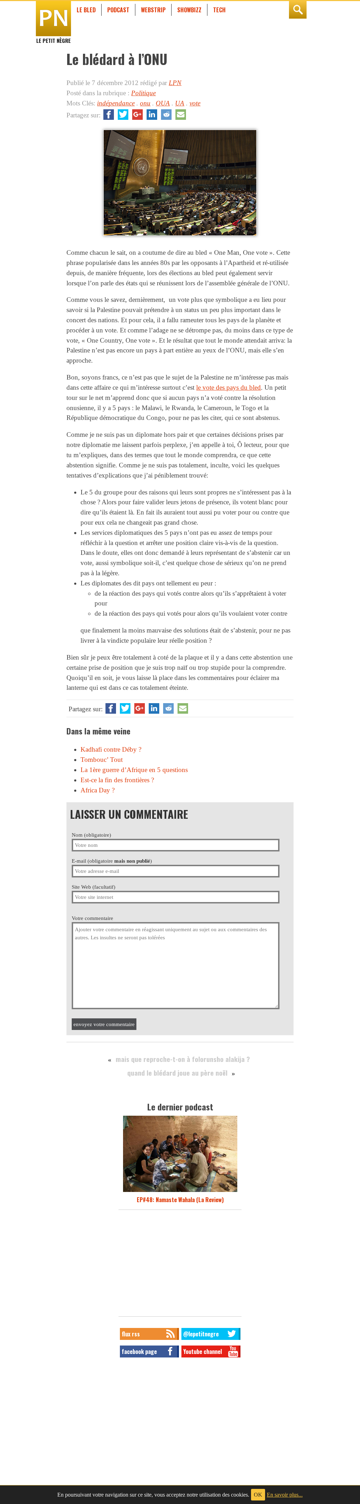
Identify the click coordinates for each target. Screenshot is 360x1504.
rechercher (298, 10)
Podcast (118, 10)
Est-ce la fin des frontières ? (117, 780)
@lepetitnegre (201, 1334)
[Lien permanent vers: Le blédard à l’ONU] (180, 235)
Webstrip (153, 10)
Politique (143, 93)
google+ (137, 114)
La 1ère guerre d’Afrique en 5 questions (134, 769)
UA (179, 103)
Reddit (166, 114)
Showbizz (189, 10)
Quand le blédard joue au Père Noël (177, 1073)
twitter (123, 114)
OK (258, 1495)
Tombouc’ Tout (102, 759)
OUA (163, 103)
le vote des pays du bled (228, 387)
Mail (180, 114)
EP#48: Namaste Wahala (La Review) (180, 1199)
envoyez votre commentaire (104, 1024)
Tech (219, 10)
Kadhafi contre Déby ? (111, 749)
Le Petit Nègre (53, 37)
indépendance (116, 103)
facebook (108, 114)
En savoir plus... (285, 1495)
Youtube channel (202, 1351)
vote (194, 103)
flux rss (131, 1334)
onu (145, 103)
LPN (175, 82)
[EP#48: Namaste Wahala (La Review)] (180, 1191)
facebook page (139, 1351)
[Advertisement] (180, 1265)
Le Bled (86, 10)
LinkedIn (152, 114)
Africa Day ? (98, 790)
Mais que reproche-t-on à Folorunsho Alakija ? (183, 1059)
